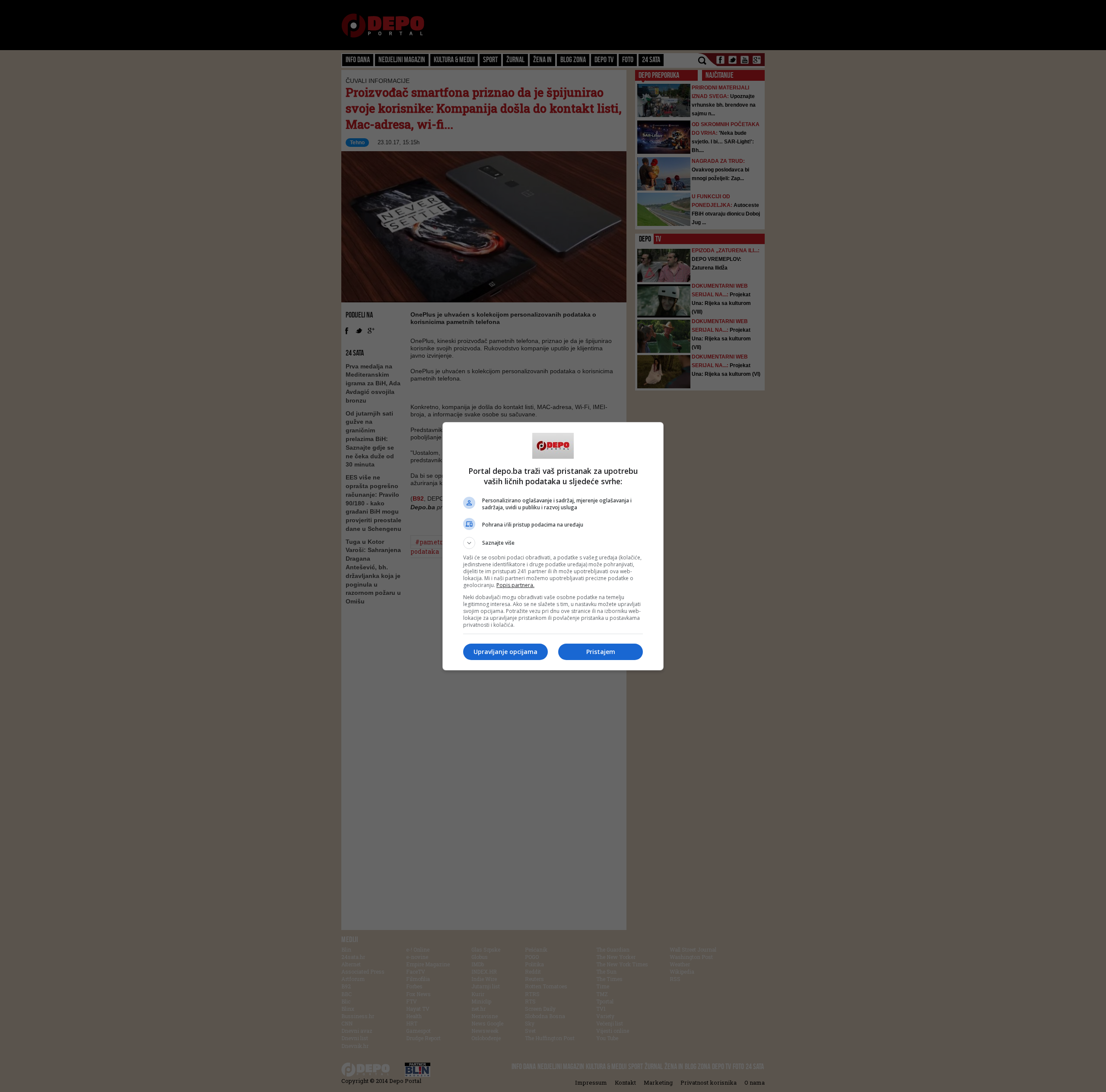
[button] (553, 543)
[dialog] (553, 546)
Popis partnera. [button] (515, 585)
